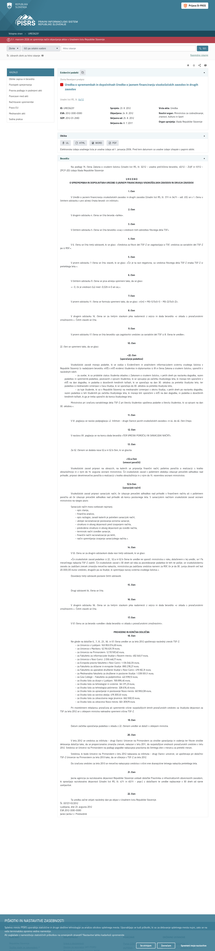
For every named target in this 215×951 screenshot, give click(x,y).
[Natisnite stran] (205, 65)
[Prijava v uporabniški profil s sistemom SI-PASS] (194, 6)
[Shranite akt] (194, 65)
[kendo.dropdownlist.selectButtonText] (57, 48)
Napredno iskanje (199, 55)
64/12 (81, 99)
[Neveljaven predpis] (61, 84)
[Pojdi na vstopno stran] (17, 8)
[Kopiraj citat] (83, 73)
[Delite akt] (200, 65)
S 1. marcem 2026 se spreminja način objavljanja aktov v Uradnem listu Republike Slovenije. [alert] (58, 39)
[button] (133, 72)
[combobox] (41, 48)
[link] (15, 34)
